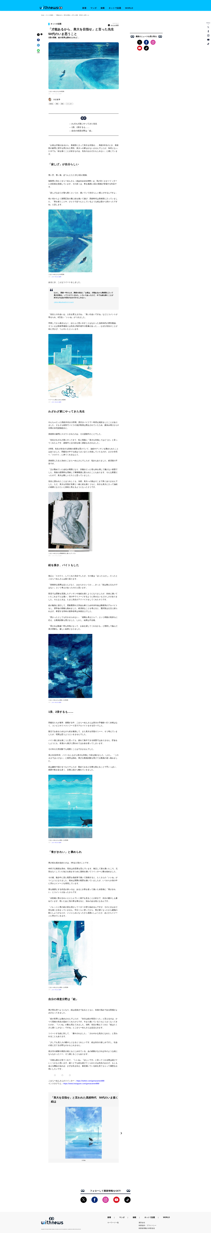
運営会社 (142, 1222)
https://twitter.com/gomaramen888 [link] (90, 1081)
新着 (84, 8)
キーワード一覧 (113, 1222)
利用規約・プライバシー (147, 1225)
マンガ (93, 8)
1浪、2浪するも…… (80, 127)
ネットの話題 (49, 15)
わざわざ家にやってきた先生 (84, 124)
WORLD (129, 8)
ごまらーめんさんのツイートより (64, 302)
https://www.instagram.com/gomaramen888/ (81, 1084)
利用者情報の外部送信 (147, 1228)
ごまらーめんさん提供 (56, 276)
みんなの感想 (115, 25)
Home (42, 15)
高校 (62, 103)
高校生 (51, 103)
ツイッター (69, 103)
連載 (103, 8)
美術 (57, 103)
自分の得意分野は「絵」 (82, 131)
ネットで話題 (115, 8)
